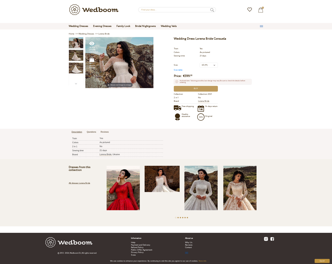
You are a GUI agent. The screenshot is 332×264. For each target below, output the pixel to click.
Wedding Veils (169, 26)
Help (133, 242)
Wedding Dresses (78, 26)
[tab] (77, 132)
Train (176, 48)
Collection (178, 94)
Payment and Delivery (140, 244)
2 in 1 (176, 97)
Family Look (123, 26)
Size (176, 65)
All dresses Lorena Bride (79, 183)
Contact (188, 247)
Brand (176, 101)
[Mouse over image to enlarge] (119, 62)
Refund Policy (137, 247)
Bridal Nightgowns (145, 26)
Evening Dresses (102, 26)
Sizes (133, 254)
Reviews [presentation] (105, 132)
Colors (176, 52)
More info (202, 261)
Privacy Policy (137, 252)
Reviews (188, 244)
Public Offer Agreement (141, 249)
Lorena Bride (203, 101)
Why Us (188, 242)
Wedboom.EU (75, 253)
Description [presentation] (77, 132)
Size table (178, 69)
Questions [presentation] (91, 132)
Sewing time (179, 56)
